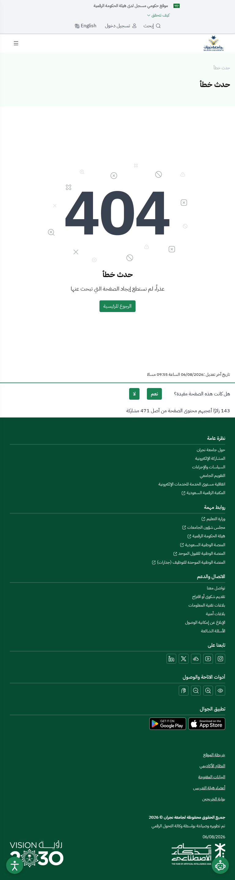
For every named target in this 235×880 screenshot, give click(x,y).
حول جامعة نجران (211, 450)
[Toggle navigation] (16, 43)
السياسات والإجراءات (208, 467)
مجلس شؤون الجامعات (205, 527)
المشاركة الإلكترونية (210, 458)
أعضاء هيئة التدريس (209, 788)
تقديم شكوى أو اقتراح (208, 596)
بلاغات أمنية (215, 614)
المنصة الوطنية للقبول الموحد (201, 553)
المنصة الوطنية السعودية (204, 545)
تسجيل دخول (117, 25)
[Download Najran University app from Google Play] (167, 723)
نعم (154, 394)
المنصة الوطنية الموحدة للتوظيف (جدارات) (190, 562)
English (88, 25)
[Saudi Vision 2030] (36, 853)
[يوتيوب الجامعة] (208, 659)
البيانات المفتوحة (211, 777)
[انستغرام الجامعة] (220, 659)
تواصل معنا (216, 588)
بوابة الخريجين (213, 799)
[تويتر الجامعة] (184, 659)
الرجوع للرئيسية (117, 306)
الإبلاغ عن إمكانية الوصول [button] (205, 622)
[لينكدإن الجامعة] (171, 659)
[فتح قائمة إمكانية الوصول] (14, 865)
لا (134, 394)
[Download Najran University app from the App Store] (206, 723)
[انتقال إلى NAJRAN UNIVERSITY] (213, 43)
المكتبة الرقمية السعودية (205, 493)
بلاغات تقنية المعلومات (206, 605)
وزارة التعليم (215, 519)
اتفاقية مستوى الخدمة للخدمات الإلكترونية (192, 484)
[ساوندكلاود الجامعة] (196, 659)
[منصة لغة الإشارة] (184, 691)
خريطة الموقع (214, 755)
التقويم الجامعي (212, 475)
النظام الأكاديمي (212, 766)
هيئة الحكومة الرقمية (208, 536)
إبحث (149, 25)
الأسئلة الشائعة (213, 631)
